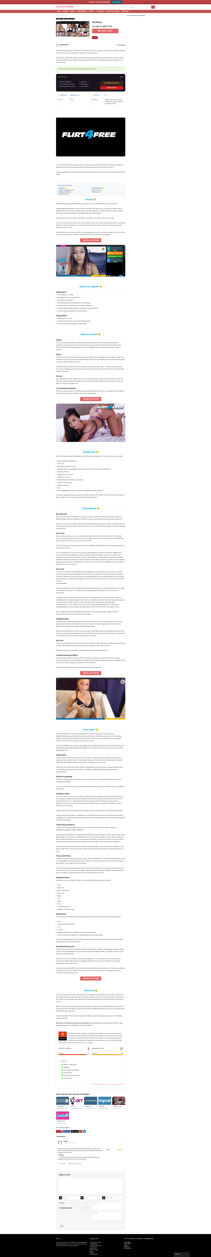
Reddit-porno (93, 1248)
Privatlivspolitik (94, 1254)
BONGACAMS (127, 1248)
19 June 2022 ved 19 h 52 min (70, 1143)
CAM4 (125, 1245)
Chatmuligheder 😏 (98, 188)
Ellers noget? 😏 (97, 190)
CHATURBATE (127, 1243)
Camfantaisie (93, 1243)
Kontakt (92, 1252)
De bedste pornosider (95, 1242)
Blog (91, 1251)
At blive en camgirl (112, 11)
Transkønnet (82, 11)
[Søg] (153, 7)
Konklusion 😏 (96, 192)
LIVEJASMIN (127, 1242)
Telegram (125, 11)
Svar (122, 1141)
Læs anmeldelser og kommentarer (102, 1084)
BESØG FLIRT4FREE (91, 240)
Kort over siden (94, 1249)
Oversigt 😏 (62, 188)
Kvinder (65, 11)
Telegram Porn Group (95, 1245)
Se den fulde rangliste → (63, 1127)
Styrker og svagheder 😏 (66, 190)
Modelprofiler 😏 (64, 194)
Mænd (72, 11)
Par (61, 15)
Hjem (59, 11)
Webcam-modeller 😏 (65, 192)
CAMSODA (126, 1246)
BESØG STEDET (106, 31)
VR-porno (100, 11)
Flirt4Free (61, 1203)
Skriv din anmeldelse (117, 1084)
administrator (64, 44)
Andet (91, 11)
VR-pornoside (93, 1246)
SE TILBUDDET (116, 2)
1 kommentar (121, 45)
